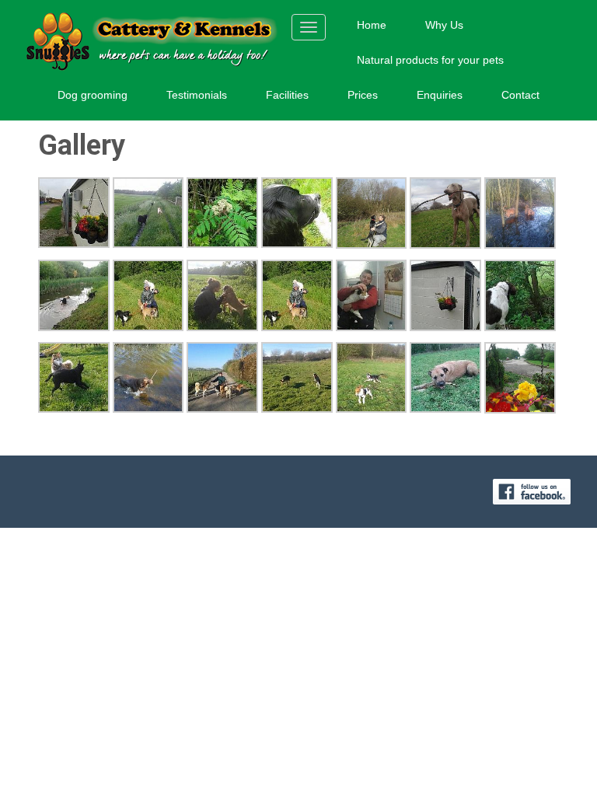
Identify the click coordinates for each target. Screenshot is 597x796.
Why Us (444, 25)
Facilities (287, 95)
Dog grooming (92, 95)
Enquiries (440, 95)
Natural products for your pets (430, 60)
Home (371, 25)
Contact (520, 95)
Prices (362, 95)
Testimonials (196, 95)
